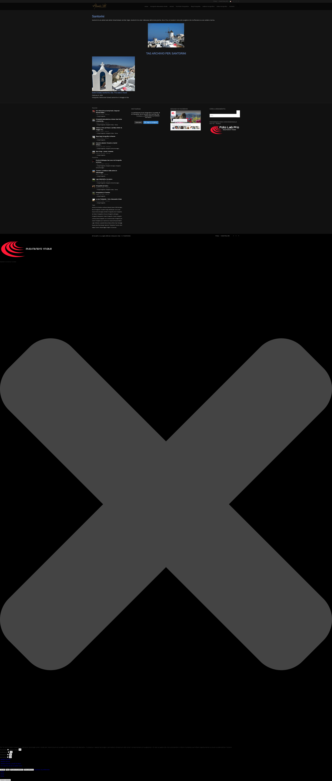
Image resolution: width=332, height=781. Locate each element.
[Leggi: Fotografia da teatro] (93, 186)
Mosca (106, 223)
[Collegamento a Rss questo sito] (238, 1)
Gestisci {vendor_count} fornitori (11, 763)
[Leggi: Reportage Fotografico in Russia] (93, 137)
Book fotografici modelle (98, 209)
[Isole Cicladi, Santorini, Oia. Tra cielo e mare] (113, 90)
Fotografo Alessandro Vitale (99, 216)
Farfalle (106, 211)
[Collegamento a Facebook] (233, 1)
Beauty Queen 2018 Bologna (115, 207)
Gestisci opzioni (5, 759)
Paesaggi (120, 223)
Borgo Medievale (110, 209)
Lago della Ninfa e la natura (104, 179)
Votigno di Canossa (111, 227)
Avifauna (105, 207)
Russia (93, 225)
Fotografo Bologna (110, 165)
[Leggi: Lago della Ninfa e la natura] (93, 180)
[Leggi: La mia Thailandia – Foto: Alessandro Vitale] (93, 200)
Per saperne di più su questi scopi (11, 766)
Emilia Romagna (99, 211)
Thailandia (112, 225)
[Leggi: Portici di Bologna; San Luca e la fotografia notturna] (93, 161)
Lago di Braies (95, 223)
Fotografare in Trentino (103, 192)
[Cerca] (238, 6)
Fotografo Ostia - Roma (112, 124)
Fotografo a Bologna (113, 214)
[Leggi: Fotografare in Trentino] (93, 193)
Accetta (3, 769)
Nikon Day (114, 223)
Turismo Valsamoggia (100, 227)
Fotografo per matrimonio (102, 220)
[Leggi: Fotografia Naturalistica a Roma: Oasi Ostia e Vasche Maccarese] (93, 120)
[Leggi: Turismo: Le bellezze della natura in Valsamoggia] (93, 171)
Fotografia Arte (112, 211)
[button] (166, 504)
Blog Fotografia (101, 116)
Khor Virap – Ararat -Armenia (104, 151)
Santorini (107, 225)
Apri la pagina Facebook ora (180, 121)
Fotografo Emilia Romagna (112, 148)
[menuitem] (215, 1)
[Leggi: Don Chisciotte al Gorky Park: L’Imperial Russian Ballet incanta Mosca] (93, 111)
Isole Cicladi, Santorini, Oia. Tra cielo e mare (109, 93)
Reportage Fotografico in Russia (105, 136)
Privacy (215, 1)
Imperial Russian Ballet (116, 220)
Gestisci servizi (5, 761)
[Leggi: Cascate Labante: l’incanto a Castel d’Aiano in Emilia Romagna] (93, 143)
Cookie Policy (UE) (223, 1)
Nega (7, 769)
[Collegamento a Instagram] (236, 1)
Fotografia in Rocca (102, 214)
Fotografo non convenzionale (107, 218)
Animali (94, 207)
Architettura (99, 207)
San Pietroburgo (100, 225)
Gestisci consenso (5, 780)
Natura (110, 223)
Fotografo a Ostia (111, 216)
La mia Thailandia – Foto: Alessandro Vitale (109, 199)
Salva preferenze (29, 769)
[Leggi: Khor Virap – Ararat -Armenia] (93, 152)
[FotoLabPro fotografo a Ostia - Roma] (99, 6)
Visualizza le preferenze (17, 769)
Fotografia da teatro (102, 185)
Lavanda (102, 223)
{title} (2, 772)
